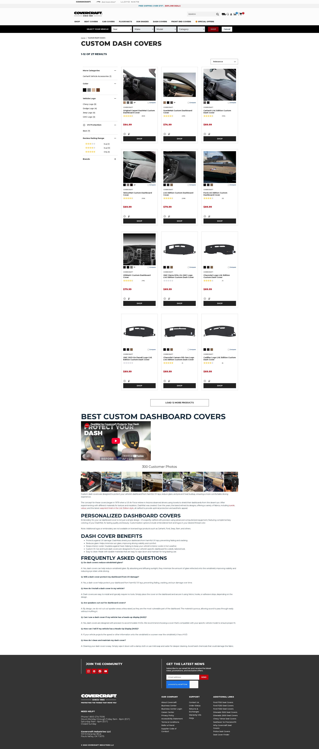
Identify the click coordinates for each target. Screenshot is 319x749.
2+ (135, 102)
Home (83, 38)
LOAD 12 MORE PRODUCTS (179, 402)
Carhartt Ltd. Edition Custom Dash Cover (217, 111)
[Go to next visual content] (235, 481)
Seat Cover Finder (221, 735)
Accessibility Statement (172, 719)
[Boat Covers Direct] (106, 1)
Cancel (227, 29)
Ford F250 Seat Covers (223, 706)
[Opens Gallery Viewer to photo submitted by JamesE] (152, 482)
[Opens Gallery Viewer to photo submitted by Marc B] (111, 482)
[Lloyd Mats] (130, 1)
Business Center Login (171, 709)
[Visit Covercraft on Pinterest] (94, 671)
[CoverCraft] (83, 2)
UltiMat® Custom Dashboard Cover (137, 276)
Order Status (194, 706)
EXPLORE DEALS (173, 6)
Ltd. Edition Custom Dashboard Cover (178, 194)
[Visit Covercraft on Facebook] (99, 671)
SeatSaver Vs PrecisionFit (224, 722)
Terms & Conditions (170, 722)
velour (83, 508)
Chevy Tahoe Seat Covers (224, 719)
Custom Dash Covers (96, 38)
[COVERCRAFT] (88, 14)
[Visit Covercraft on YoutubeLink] (105, 671)
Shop (213, 29)
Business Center (168, 706)
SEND (203, 677)
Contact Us (194, 702)
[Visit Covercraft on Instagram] (88, 671)
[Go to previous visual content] (83, 481)
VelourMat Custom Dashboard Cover (137, 194)
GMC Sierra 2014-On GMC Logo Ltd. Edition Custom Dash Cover (178, 276)
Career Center (167, 712)
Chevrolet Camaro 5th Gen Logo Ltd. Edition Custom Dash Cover (178, 358)
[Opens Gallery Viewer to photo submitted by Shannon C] (132, 482)
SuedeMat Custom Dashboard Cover (177, 111)
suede (232, 505)
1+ (174, 102)
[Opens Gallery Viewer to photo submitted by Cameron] (91, 482)
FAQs (191, 718)
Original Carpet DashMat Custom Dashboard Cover (139, 111)
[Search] (217, 14)
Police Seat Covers (221, 731)
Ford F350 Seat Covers (223, 709)
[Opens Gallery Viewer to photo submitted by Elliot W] (193, 482)
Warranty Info (195, 715)
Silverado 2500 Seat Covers (225, 715)
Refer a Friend (167, 725)
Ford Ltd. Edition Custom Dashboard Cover (215, 194)
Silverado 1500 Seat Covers (225, 712)
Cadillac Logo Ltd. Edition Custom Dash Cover (219, 358)
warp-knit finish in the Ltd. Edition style (117, 508)
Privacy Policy (167, 715)
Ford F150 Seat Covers (223, 702)
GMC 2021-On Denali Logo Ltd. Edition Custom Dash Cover (137, 358)
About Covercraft (169, 702)
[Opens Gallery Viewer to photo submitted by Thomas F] (173, 482)
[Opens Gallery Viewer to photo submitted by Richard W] (214, 482)
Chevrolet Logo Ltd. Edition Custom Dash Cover (216, 276)
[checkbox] (84, 90)
